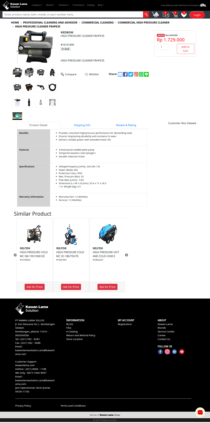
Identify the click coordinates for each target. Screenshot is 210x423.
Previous (14, 255)
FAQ (68, 327)
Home (15, 22)
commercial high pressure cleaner (143, 22)
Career (162, 335)
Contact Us (164, 339)
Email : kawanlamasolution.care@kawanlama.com (34, 380)
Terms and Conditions (73, 405)
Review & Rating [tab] (126, 125)
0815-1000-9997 (36, 372)
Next (127, 255)
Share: (113, 74)
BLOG (69, 324)
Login (197, 15)
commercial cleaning (98, 22)
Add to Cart (185, 49)
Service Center (166, 331)
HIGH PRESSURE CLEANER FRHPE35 (37, 26)
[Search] (146, 14)
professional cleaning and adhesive (50, 22)
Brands (162, 327)
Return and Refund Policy (80, 335)
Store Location (74, 339)
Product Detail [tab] (38, 125)
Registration (125, 324)
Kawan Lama (165, 324)
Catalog (90, 4)
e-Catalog (72, 331)
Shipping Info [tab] (82, 125)
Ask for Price (34, 287)
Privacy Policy (23, 405)
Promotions (78, 4)
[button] (37, 5)
